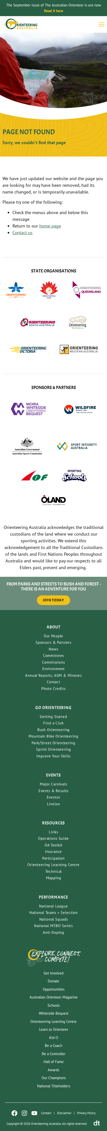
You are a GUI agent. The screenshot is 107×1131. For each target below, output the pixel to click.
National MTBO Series (53, 925)
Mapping (53, 877)
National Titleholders (53, 1086)
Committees (53, 655)
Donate (53, 981)
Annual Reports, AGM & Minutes (53, 675)
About (53, 627)
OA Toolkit (54, 845)
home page (50, 226)
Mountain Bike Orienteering (53, 736)
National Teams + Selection (53, 912)
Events (53, 775)
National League (53, 906)
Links (53, 832)
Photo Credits (53, 688)
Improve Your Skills (53, 756)
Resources (53, 823)
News (53, 649)
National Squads (53, 919)
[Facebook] (14, 1113)
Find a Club (53, 723)
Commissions (53, 662)
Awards (53, 1069)
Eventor (53, 797)
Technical (53, 871)
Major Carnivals (53, 784)
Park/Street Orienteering (53, 743)
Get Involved (53, 973)
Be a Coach (53, 1045)
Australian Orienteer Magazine (54, 997)
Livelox (53, 804)
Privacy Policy (86, 1113)
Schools (54, 1005)
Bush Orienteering (53, 729)
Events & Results (54, 790)
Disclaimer (64, 1113)
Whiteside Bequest (53, 1013)
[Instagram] (24, 1113)
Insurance (53, 851)
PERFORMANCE (53, 897)
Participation (53, 858)
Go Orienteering (53, 707)
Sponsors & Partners (53, 642)
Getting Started (53, 716)
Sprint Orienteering (53, 749)
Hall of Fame (54, 1061)
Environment (53, 668)
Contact (53, 681)
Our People (53, 636)
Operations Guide (53, 838)
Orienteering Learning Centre (53, 864)
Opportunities (53, 989)
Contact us (22, 232)
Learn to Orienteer (53, 1029)
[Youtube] (34, 1113)
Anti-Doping (53, 932)
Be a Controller (53, 1053)
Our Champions (54, 1077)
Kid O (53, 1037)
